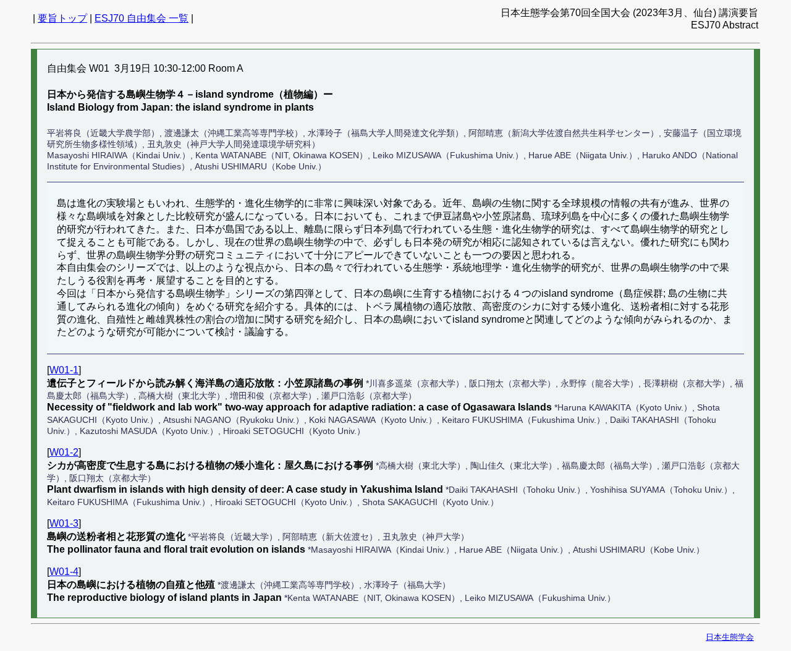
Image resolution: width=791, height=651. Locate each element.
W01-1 (63, 370)
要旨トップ (62, 18)
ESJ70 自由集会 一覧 (141, 18)
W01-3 (63, 523)
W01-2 (63, 452)
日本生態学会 (730, 637)
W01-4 (63, 571)
